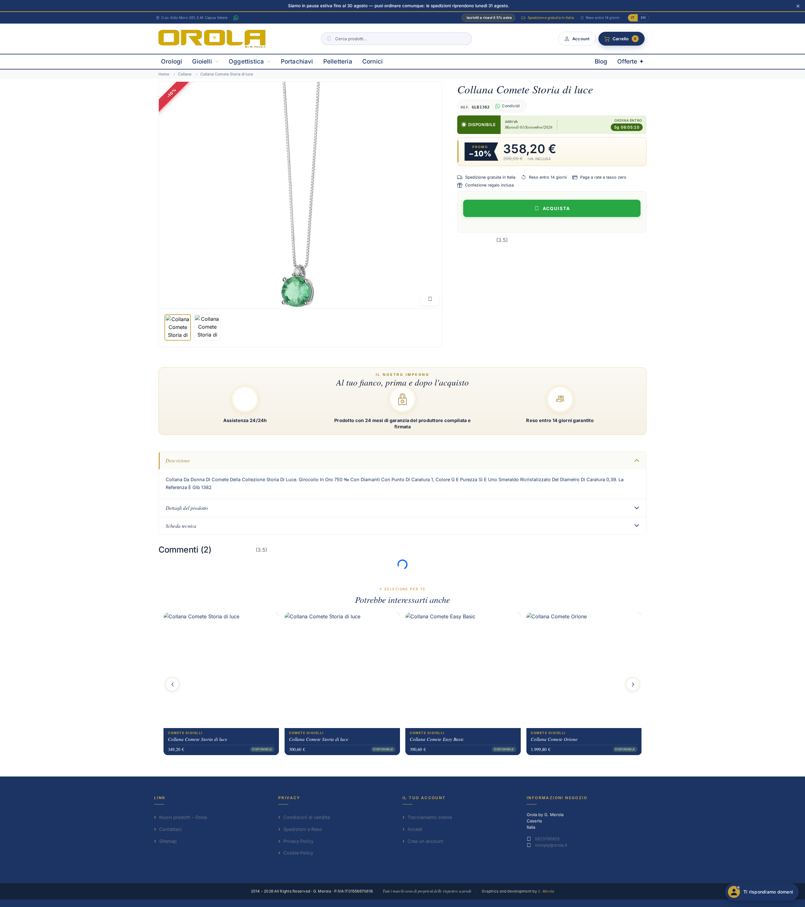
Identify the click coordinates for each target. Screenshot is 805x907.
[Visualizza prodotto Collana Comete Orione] (584, 670)
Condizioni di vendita (306, 817)
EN (643, 17)
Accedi (415, 829)
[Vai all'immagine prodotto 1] (177, 327)
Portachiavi (297, 61)
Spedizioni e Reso (302, 829)
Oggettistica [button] (246, 61)
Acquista (556, 208)
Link (160, 797)
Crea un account (425, 841)
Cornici (372, 61)
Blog (601, 61)
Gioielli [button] (202, 61)
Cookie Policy (298, 852)
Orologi (171, 61)
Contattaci (170, 829)
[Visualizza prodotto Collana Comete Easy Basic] (463, 670)
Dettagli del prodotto (187, 507)
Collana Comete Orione (554, 739)
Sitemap (168, 841)
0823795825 (547, 838)
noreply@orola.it (551, 845)
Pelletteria (337, 61)
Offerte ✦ (630, 61)
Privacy (289, 797)
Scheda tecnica (181, 525)
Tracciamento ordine (430, 817)
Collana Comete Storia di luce (197, 739)
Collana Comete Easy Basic (437, 739)
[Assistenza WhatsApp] (235, 17)
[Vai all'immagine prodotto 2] (207, 327)
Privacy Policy (298, 841)
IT (632, 17)
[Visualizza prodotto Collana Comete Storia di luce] (221, 670)
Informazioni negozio (557, 797)
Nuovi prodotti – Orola (183, 817)
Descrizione (178, 460)
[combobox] (396, 38)
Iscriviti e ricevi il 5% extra (489, 17)
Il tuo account (424, 797)
